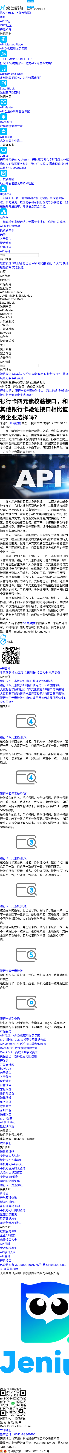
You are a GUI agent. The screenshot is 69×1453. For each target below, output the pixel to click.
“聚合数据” (29, 623)
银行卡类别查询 (10, 1018)
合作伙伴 (5, 247)
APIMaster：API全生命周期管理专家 (23, 1044)
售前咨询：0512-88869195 (18, 1434)
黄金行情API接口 (10, 1223)
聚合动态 (5, 243)
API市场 (5, 21)
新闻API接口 (8, 1202)
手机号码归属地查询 (12, 1210)
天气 (59, 263)
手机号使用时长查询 (12, 1168)
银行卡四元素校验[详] (14, 793)
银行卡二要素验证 (11, 1185)
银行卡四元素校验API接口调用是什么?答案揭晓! (30, 685)
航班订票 (5, 267)
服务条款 (5, 1102)
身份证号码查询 (10, 1206)
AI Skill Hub (7, 1122)
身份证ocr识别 (9, 1176)
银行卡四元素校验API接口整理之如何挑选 (26, 681)
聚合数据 (15, 423)
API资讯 (5, 1256)
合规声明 (5, 1110)
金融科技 (30, 672)
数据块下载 (7, 1126)
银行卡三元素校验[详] (14, 906)
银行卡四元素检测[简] (14, 737)
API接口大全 (8, 1252)
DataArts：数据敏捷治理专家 (19, 1048)
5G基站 (17, 263)
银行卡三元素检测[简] (14, 858)
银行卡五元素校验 (11, 971)
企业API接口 (8, 1235)
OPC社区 (6, 25)
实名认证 (18, 267)
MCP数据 (6, 1118)
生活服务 (5, 672)
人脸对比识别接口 (11, 1172)
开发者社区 (7, 1065)
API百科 (5, 251)
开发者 (4, 1060)
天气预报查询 (8, 1197)
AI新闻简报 (39, 263)
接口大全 (42, 672)
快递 (65, 263)
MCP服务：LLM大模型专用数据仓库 (23, 1039)
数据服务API (8, 1231)
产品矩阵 (5, 29)
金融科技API (8, 1248)
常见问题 (5, 1089)
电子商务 (54, 672)
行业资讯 (5, 390)
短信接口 (5, 1260)
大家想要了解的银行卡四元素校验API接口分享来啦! (32, 689)
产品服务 (5, 1031)
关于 (3, 234)
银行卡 (51, 263)
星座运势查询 (8, 1214)
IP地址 (4, 1193)
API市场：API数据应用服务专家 (20, 1035)
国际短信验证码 (10, 1181)
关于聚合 (5, 238)
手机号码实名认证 (11, 1164)
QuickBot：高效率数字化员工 (19, 1052)
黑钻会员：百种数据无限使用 (18, 1056)
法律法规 (5, 1097)
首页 (3, 17)
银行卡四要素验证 (11, 1160)
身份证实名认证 (10, 1155)
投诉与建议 (7, 1093)
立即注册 (5, 1430)
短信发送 (5, 263)
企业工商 (18, 672)
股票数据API (8, 1218)
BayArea (5, 1068)
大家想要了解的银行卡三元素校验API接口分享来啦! (32, 693)
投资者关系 (7, 230)
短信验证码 (7, 1151)
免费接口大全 (8, 1239)
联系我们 (5, 1143)
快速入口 (5, 1114)
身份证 (27, 263)
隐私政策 (5, 1106)
